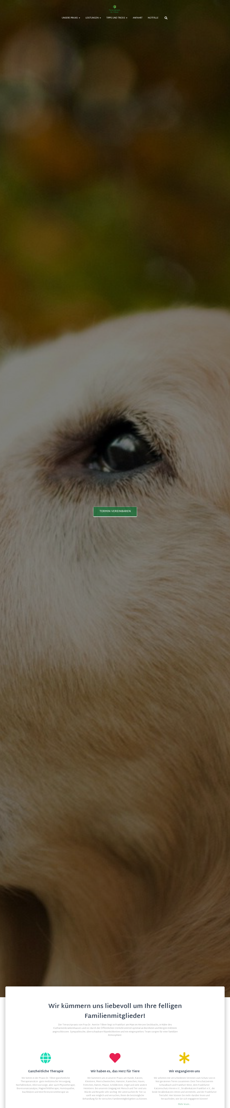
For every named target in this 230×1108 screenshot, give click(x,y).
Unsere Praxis (70, 18)
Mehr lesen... (184, 1104)
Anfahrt (137, 18)
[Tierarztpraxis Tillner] (115, 8)
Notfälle (153, 18)
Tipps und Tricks (116, 18)
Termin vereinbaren (115, 511)
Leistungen (92, 18)
